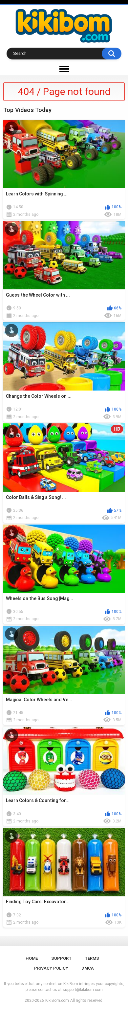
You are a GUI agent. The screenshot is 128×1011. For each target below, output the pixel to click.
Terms (92, 958)
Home (32, 958)
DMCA (87, 968)
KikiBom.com (57, 1000)
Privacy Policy (51, 968)
